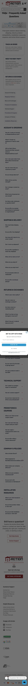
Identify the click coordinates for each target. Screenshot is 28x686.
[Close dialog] (26, 332)
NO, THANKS (14, 348)
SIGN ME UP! (14, 344)
